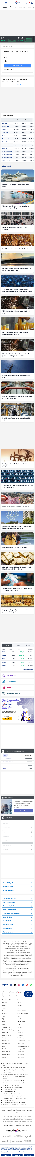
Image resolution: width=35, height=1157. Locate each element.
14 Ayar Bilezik (16, 1085)
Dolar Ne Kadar (7, 917)
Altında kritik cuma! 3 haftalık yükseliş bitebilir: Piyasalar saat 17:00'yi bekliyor (17, 568)
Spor (3, 1021)
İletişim (3, 1110)
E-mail (19, 1019)
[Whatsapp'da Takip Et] (31, 985)
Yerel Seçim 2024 (19, 1081)
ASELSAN (5, 768)
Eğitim (4, 1019)
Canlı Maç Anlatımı (23, 1013)
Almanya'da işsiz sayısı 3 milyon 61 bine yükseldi (14, 228)
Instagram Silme (22, 1049)
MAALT (4, 655)
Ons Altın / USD (5, 126)
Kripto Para (5, 1041)
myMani (20, 1027)
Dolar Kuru (5, 1046)
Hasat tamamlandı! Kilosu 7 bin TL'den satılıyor (17, 249)
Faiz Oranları (22, 1105)
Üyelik (14, 1110)
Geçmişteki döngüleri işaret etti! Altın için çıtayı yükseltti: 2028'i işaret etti (17, 611)
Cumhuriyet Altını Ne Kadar (11, 913)
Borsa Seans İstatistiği (8, 1030)
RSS (17, 1113)
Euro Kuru (5, 1049)
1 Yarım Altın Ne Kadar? (9, 1091)
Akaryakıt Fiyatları (8, 883)
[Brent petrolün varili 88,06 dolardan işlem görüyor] (17, 455)
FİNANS (4, 8)
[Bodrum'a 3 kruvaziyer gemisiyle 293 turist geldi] (17, 176)
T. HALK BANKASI (6, 759)
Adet (5, 57)
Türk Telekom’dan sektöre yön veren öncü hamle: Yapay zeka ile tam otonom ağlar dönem (17, 290)
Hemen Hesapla (17, 65)
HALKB (4, 662)
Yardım (9, 1110)
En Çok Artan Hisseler (9, 1100)
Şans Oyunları (21, 1021)
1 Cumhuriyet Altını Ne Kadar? (11, 1094)
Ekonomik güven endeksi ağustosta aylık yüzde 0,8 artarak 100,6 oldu (17, 397)
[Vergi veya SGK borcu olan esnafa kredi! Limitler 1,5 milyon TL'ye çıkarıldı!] (17, 579)
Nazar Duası (21, 1057)
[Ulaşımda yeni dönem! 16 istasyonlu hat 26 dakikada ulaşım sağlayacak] (17, 197)
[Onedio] (6, 1141)
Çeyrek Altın (5, 132)
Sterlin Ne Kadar (8, 924)
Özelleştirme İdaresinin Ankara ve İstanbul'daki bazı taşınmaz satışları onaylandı (17, 527)
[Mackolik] (8, 1136)
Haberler (4, 1002)
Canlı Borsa (5, 1032)
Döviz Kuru (6, 1105)
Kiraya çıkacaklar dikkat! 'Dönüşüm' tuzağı (15, 507)
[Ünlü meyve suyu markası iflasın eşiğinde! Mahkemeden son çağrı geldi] (17, 323)
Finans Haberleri (7, 1081)
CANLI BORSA (11, 682)
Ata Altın (4, 145)
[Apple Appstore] (12, 994)
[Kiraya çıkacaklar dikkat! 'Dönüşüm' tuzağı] (17, 498)
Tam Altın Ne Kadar (9, 906)
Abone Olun (23, 811)
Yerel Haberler (6, 1027)
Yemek (4, 1008)
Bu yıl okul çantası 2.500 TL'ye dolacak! (14, 547)
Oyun (19, 1030)
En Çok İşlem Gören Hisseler (10, 1102)
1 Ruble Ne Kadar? (8, 1098)
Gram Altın (4, 123)
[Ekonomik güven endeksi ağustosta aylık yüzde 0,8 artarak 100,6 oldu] (17, 387)
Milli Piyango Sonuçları (24, 1041)
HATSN (4, 665)
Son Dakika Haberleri (8, 1000)
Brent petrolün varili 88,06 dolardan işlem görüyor (15, 465)
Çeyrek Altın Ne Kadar (10, 898)
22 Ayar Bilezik (18, 1087)
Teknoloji (20, 1000)
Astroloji (20, 1005)
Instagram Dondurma (23, 1046)
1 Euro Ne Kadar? (20, 1096)
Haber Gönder (29, 994)
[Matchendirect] (18, 1136)
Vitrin (19, 1008)
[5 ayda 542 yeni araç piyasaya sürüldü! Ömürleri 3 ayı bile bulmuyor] (17, 476)
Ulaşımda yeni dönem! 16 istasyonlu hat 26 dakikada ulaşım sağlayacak (15, 207)
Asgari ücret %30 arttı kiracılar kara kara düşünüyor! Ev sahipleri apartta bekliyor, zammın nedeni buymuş (16, 1070)
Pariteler (14, 1105)
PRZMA (4, 652)
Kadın (4, 1011)
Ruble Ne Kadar (8, 932)
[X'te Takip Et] (15, 985)
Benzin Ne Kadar (8, 886)
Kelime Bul (20, 1032)
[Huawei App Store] (19, 994)
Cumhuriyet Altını (6, 138)
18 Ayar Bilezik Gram (7, 154)
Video (3, 1024)
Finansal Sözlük (6, 1035)
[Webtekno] (17, 1141)
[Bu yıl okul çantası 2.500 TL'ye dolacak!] (17, 538)
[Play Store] (5, 994)
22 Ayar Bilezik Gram (7, 157)
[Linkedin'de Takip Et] (23, 985)
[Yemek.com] (28, 1141)
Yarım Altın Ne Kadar (9, 910)
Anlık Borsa (22, 8)
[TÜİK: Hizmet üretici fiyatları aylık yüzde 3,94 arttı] (17, 302)
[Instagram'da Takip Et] (19, 985)
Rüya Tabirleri (6, 1051)
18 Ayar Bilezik (7, 1087)
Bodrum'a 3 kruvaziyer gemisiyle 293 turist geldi (15, 185)
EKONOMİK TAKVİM (13, 693)
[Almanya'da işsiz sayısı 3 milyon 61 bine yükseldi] (17, 218)
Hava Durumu (6, 1054)
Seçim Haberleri (22, 1011)
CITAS (3, 659)
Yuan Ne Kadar (7, 928)
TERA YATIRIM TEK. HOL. (8, 762)
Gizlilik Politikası (21, 1110)
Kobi (19, 1024)
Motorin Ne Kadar (8, 890)
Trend (3, 1016)
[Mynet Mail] (32, 3)
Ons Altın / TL (5, 129)
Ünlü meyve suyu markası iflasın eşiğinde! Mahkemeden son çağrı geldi (15, 333)
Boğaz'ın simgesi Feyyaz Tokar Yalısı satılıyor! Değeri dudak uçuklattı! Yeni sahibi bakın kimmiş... (15, 1076)
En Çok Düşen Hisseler (22, 1098)
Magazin (4, 1013)
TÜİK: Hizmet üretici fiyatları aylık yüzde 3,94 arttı (16, 312)
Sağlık (19, 1002)
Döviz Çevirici (9, 817)
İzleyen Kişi (28, 755)
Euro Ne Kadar (7, 921)
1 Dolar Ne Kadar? (8, 1096)
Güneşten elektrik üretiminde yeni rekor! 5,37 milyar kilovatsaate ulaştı (16, 269)
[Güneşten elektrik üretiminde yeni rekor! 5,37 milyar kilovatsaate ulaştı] (17, 259)
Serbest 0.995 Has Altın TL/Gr (7, 160)
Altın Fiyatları (6, 1043)
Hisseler (4, 1038)
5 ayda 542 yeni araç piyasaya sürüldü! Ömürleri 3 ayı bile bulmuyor (17, 486)
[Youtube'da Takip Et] (27, 985)
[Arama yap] (25, 3)
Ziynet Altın (4, 148)
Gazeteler (20, 1016)
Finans (4, 1005)
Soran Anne (21, 1035)
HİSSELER (10, 687)
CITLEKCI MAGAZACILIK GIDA (9, 765)
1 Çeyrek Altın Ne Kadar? (9, 1089)
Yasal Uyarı (29, 1110)
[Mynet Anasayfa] (17, 2)
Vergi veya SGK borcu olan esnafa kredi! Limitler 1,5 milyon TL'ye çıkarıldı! (17, 589)
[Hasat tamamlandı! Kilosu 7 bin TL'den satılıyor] (17, 240)
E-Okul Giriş (21, 1043)
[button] (5, 3)
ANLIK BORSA (11, 676)
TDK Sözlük (21, 1051)
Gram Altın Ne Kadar (9, 902)
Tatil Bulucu (21, 1038)
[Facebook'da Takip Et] (11, 985)
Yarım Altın (4, 135)
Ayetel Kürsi (21, 1054)
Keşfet (4, 1057)
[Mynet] (28, 1136)
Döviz (29, 8)
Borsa (14, 8)
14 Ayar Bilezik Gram (7, 151)
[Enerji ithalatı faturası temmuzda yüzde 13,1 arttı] (17, 366)
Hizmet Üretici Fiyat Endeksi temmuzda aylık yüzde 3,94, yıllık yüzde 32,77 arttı (16, 355)
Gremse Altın (5, 142)
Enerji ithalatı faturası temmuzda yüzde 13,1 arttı (16, 376)
